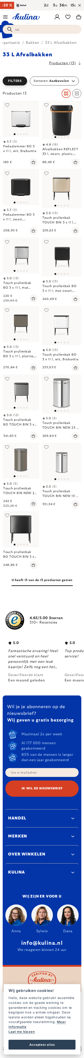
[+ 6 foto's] (21, 255)
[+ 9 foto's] (21, 119)
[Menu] (5, 16)
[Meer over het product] (21, 461)
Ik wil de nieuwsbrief (42, 788)
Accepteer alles (42, 1044)
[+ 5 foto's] (61, 120)
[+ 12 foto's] (61, 325)
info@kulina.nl (42, 943)
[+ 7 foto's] (21, 529)
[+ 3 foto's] (61, 257)
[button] (42, 81)
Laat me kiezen (22, 1032)
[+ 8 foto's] (61, 188)
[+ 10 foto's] (21, 187)
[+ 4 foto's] (21, 324)
